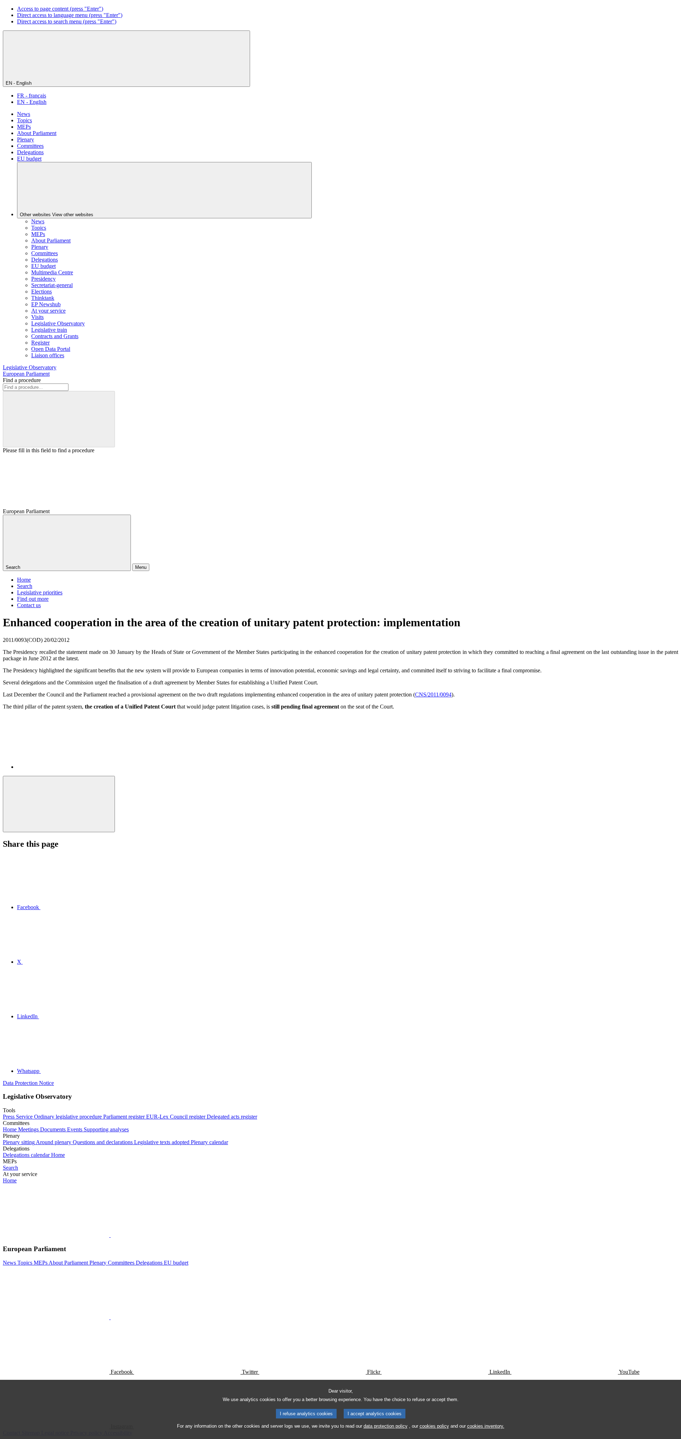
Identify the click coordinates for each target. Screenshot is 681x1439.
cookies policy (434, 1426)
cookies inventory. (485, 1426)
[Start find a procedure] (59, 419)
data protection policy (386, 1426)
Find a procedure (22, 380)
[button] (110, 1235)
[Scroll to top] (59, 804)
